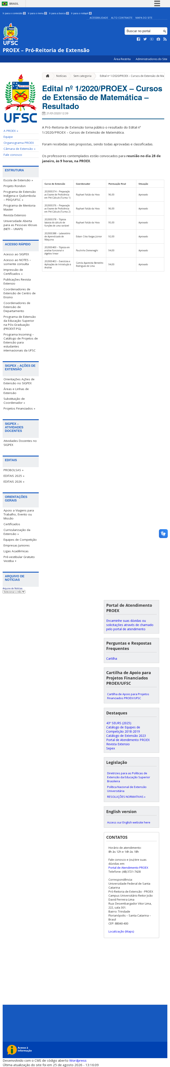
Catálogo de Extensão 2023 (126, 735)
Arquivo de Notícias (12, 588)
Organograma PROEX (19, 143)
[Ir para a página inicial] (46, 76)
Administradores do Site (151, 59)
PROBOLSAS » (13, 470)
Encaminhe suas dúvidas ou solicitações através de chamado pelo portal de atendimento (129, 624)
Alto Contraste (121, 17)
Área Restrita (122, 59)
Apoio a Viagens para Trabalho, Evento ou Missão (19, 514)
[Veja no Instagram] (158, 39)
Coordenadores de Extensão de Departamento (17, 307)
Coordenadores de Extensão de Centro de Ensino (20, 293)
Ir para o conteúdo (14, 13)
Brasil (14, 4)
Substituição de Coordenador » (14, 401)
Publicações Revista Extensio (17, 281)
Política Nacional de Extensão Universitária (127, 789)
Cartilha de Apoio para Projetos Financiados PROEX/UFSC (128, 696)
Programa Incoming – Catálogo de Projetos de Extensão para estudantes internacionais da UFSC (21, 342)
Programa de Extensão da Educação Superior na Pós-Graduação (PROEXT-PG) (20, 323)
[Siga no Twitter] (145, 39)
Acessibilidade (99, 17)
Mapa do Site (143, 17)
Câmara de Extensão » (19, 149)
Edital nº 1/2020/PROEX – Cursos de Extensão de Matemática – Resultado (102, 97)
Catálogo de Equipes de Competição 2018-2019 (123, 729)
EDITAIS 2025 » (14, 476)
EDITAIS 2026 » (14, 482)
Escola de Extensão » (18, 180)
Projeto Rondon (15, 186)
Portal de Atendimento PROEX (128, 740)
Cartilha (111, 658)
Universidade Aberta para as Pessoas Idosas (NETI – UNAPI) (20, 225)
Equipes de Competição (20, 540)
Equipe (8, 137)
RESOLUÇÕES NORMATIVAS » (126, 797)
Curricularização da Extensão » (17, 532)
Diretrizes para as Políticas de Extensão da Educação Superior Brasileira (128, 777)
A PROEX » (11, 131)
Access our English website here (128, 822)
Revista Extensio (15, 215)
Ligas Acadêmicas (16, 551)
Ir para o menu (37, 13)
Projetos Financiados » (19, 408)
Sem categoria (82, 76)
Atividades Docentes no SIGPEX (20, 443)
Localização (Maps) (121, 931)
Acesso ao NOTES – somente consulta (17, 262)
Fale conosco (13, 155)
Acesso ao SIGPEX (16, 254)
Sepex (110, 748)
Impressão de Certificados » (13, 272)
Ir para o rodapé (81, 13)
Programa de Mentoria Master (19, 207)
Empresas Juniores (17, 545)
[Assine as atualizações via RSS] (165, 39)
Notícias (61, 76)
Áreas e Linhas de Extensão (16, 391)
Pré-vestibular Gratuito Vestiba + (19, 559)
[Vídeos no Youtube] (152, 39)
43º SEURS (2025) (118, 723)
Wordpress (78, 1060)
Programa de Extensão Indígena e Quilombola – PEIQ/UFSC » (20, 196)
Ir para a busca (58, 13)
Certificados (12, 524)
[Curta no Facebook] (138, 39)
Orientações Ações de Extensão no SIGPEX (19, 381)
